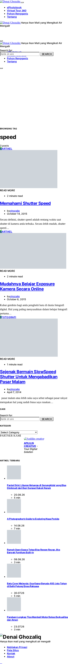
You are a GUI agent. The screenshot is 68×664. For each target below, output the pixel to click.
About (10, 656)
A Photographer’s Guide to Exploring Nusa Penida (33, 518)
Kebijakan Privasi (17, 647)
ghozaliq (15, 210)
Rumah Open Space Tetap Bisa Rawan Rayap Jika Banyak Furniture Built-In (33, 551)
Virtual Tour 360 (16, 10)
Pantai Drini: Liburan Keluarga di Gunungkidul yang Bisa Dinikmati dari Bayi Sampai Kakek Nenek (36, 486)
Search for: (6, 50)
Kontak (11, 653)
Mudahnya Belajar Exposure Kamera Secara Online (27, 286)
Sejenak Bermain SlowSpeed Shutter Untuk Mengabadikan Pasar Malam (28, 376)
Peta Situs (13, 650)
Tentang (12, 16)
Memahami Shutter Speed (25, 203)
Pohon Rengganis (17, 13)
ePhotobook (14, 7)
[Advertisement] (34, 91)
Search (47, 53)
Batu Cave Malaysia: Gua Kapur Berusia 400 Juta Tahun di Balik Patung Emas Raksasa (37, 585)
